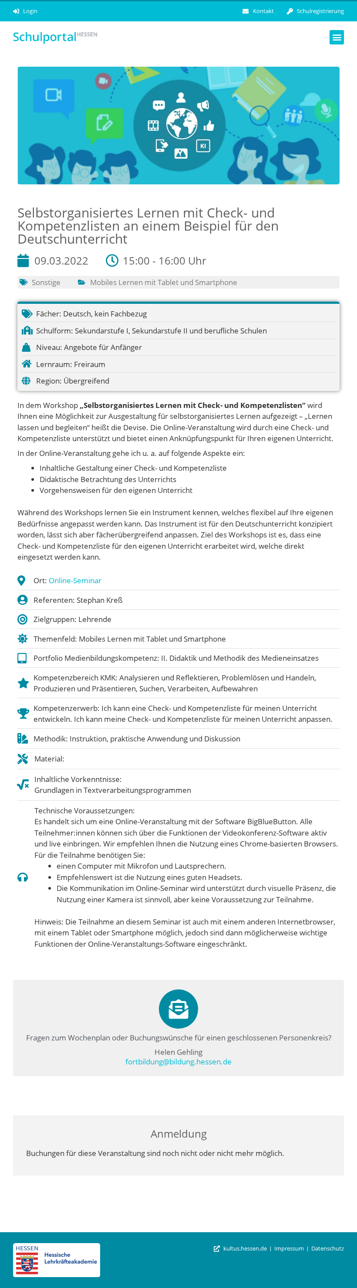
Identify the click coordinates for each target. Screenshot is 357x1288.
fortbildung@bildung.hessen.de (178, 1062)
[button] (337, 37)
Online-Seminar (75, 580)
